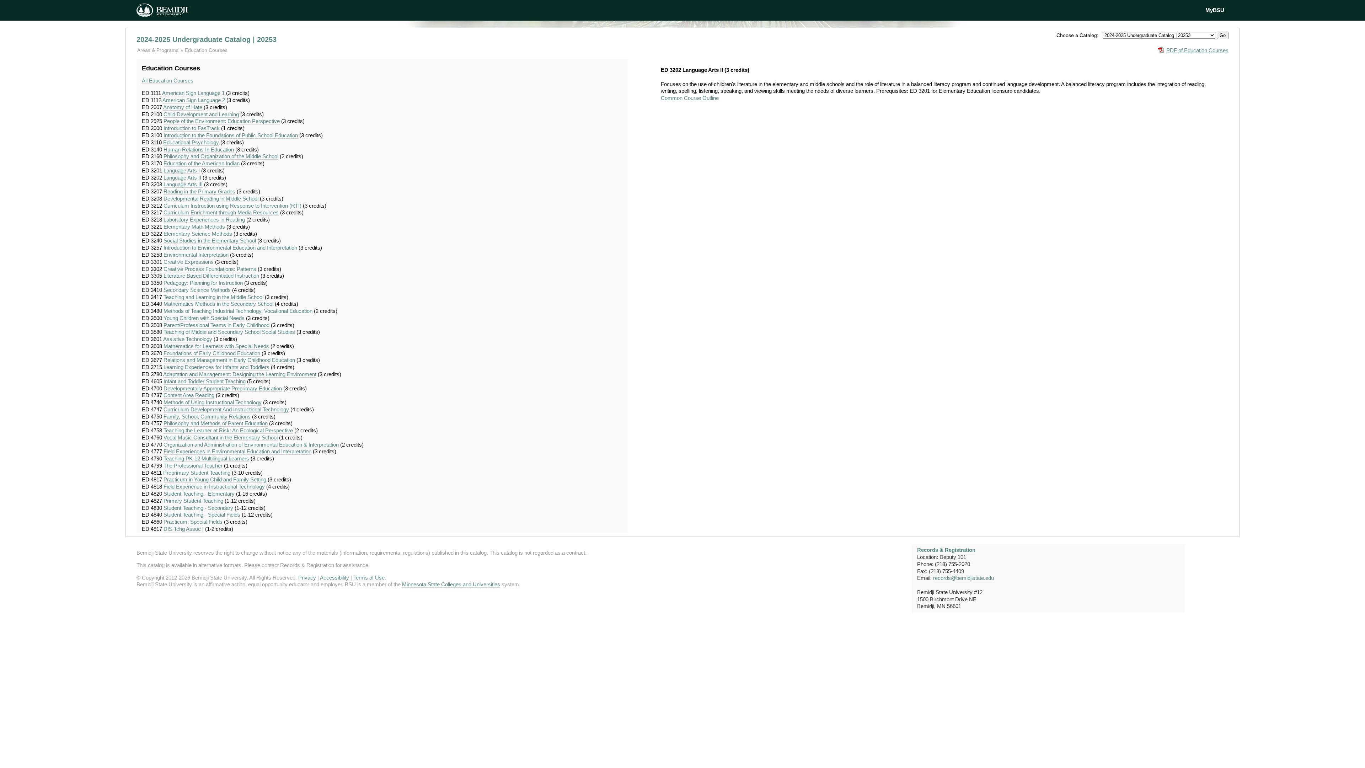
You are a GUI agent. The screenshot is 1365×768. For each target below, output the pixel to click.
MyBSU (1214, 10)
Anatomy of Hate (182, 107)
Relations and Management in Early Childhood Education (229, 360)
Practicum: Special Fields (193, 522)
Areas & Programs (158, 50)
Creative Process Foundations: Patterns (210, 269)
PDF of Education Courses (1197, 50)
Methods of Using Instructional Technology (213, 402)
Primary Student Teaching (193, 501)
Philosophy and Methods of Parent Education (216, 423)
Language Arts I (182, 170)
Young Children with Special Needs (204, 318)
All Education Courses (167, 81)
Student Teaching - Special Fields (202, 515)
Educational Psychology (191, 142)
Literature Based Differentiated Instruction (211, 276)
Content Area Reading (189, 395)
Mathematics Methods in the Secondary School (218, 304)
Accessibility (334, 578)
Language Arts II (182, 178)
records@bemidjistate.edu (963, 578)
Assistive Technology (187, 339)
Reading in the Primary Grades (199, 191)
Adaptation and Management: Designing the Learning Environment (239, 374)
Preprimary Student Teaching (196, 473)
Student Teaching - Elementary (199, 494)
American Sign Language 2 (193, 100)
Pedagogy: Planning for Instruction (203, 283)
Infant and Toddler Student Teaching (205, 381)
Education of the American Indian (202, 163)
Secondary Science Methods (197, 290)
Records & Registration (946, 550)
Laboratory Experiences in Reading (204, 220)
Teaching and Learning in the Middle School (213, 297)
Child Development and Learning (201, 114)
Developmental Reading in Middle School (211, 199)
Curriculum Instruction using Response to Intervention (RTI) (232, 206)
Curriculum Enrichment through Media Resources (221, 212)
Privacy (307, 578)
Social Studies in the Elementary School (210, 241)
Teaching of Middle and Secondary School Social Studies (229, 332)
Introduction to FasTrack (192, 128)
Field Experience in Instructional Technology (214, 487)
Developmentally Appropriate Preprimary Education (223, 388)
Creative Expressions (189, 262)
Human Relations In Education (199, 149)
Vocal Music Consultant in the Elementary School (221, 437)
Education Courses (206, 50)
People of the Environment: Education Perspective (222, 121)
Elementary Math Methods (194, 227)
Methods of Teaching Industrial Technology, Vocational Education (238, 311)
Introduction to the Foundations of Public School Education (231, 135)
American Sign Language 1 (193, 93)
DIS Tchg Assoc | (184, 529)
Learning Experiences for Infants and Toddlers (216, 367)
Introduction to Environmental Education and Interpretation (230, 248)
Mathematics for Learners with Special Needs (216, 346)
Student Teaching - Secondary (198, 508)
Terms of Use (369, 578)
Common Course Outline (690, 98)
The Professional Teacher (193, 466)
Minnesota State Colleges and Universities (451, 584)
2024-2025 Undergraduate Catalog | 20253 (206, 39)
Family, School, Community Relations (207, 417)
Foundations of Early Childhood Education (212, 353)
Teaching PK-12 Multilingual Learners (206, 458)
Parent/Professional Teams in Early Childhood (216, 325)
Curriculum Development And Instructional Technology (226, 409)
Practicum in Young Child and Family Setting (215, 479)
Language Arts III (183, 184)
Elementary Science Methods (198, 234)
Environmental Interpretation (196, 255)
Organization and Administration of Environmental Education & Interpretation (251, 445)
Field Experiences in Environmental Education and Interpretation (237, 451)
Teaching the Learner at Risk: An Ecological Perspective (228, 430)
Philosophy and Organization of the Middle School (221, 156)
